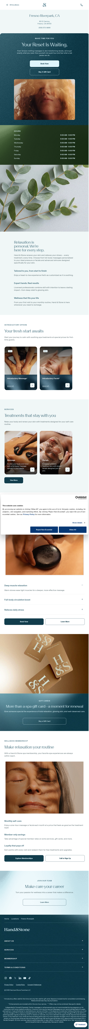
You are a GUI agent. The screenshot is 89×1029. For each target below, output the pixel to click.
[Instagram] (5, 978)
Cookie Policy (20, 985)
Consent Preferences (34, 985)
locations (15, 919)
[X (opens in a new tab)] (15, 978)
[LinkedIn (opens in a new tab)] (20, 978)
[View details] (32, 385)
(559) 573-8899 (44, 28)
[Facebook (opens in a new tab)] (10, 978)
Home (6, 919)
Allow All (72, 529)
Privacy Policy (8, 985)
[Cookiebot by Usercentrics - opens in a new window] (77, 497)
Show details (77, 523)
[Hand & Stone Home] (44, 4)
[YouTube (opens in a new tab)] (24, 978)
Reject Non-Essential (44, 529)
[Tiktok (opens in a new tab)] (29, 978)
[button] (44, 585)
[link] (21, 368)
